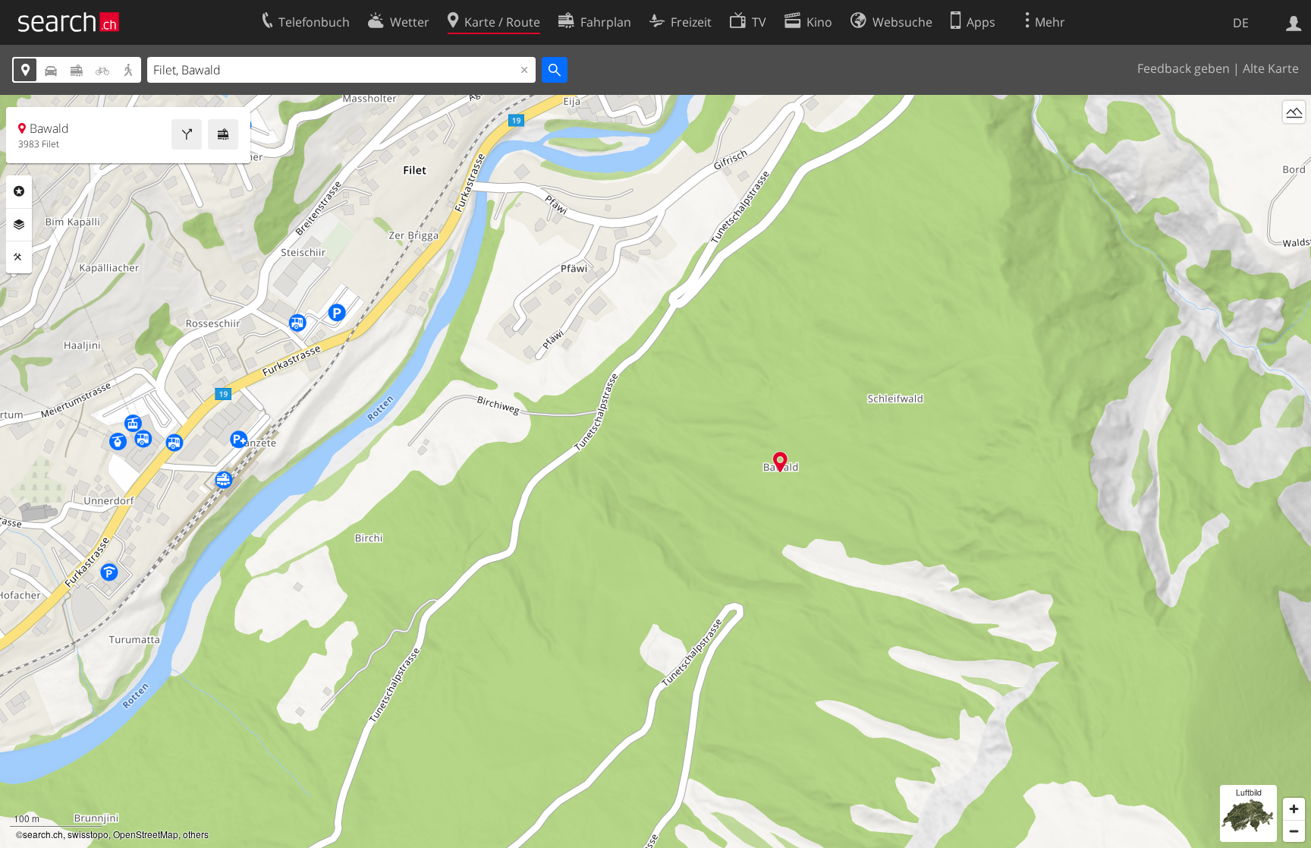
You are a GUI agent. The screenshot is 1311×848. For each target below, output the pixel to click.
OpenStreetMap (145, 834)
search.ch (43, 834)
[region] (655, 471)
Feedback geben (1183, 68)
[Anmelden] (1294, 22)
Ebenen (19, 225)
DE (1241, 22)
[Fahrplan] (223, 134)
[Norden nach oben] (1294, 140)
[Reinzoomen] (1294, 809)
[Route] (186, 134)
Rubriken (19, 191)
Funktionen (19, 257)
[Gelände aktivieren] (1294, 112)
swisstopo (88, 834)
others (196, 834)
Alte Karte (1271, 68)
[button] (780, 462)
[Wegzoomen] (1294, 831)
